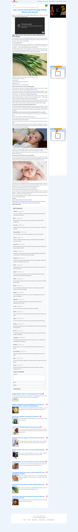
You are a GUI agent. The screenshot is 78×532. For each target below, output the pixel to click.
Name (14, 382)
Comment (15, 374)
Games (47, 1)
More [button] (65, 1)
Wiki (43, 1)
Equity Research (60, 1)
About (24, 519)
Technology (39, 1)
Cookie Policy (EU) (50, 519)
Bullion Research (52, 1)
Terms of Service (42, 519)
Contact (28, 519)
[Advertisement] (58, 25)
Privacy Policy (34, 519)
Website (14, 385)
